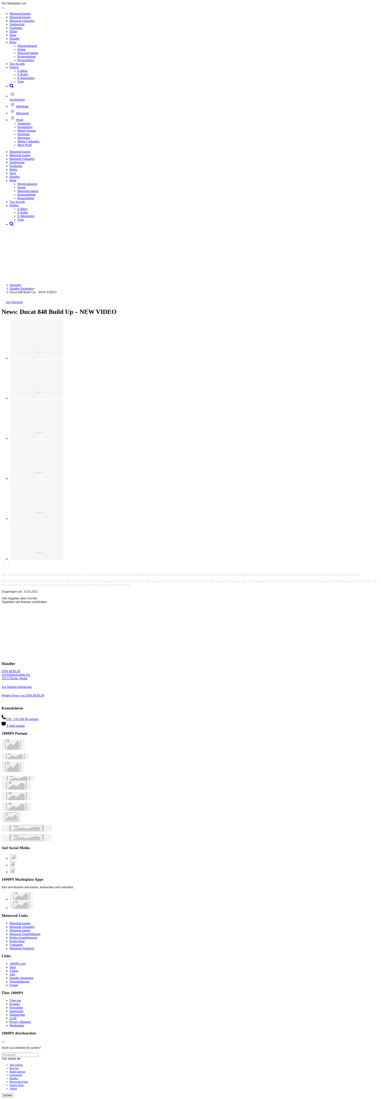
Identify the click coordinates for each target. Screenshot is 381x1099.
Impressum (16, 1011)
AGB (13, 1018)
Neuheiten (16, 28)
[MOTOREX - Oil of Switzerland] (13, 748)
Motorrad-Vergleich (22, 948)
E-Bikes (22, 71)
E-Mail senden (15, 726)
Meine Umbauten (28, 141)
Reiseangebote (26, 56)
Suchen (7, 1095)
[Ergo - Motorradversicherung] (27, 830)
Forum (14, 985)
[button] (12, 86)
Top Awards (17, 63)
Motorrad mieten (27, 53)
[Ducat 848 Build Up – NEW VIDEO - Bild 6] (36, 558)
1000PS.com (18, 963)
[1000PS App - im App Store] (21, 899)
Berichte (14, 1068)
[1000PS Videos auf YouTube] (13, 858)
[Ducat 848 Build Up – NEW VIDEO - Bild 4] (36, 478)
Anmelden (24, 123)
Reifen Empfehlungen (23, 937)
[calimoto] (16, 799)
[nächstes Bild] (9, 567)
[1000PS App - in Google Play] (21, 907)
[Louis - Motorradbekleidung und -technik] (11, 821)
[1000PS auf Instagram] (12, 872)
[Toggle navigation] (3, 8)
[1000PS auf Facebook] (13, 865)
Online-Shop (17, 1085)
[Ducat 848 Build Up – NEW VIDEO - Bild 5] (36, 518)
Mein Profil (24, 145)
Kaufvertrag (17, 941)
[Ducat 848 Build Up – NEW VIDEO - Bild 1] (36, 358)
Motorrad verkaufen (22, 20)
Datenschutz (17, 1014)
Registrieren (25, 127)
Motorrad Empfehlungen (25, 934)
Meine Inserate (26, 130)
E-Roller (22, 74)
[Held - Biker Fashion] (13, 771)
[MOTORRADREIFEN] (15, 758)
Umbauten (16, 944)
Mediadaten (17, 1025)
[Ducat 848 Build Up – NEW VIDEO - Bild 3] (36, 438)
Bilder (13, 31)
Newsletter (16, 1007)
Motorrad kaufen (20, 13)
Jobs (12, 974)
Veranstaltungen (20, 981)
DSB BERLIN (11, 671)
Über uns (15, 1000)
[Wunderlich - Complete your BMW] (27, 840)
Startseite (15, 285)
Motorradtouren (27, 45)
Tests (20, 81)
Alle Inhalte (16, 1064)
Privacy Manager (20, 1022)
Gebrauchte (16, 1075)
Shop (13, 35)
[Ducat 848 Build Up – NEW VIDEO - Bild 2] (36, 398)
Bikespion (23, 137)
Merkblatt (23, 134)
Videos (14, 970)
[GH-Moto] (18, 779)
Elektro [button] (14, 67)
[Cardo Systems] (16, 809)
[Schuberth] (16, 788)
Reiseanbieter (25, 60)
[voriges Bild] (4, 567)
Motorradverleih (19, 1081)
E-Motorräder (26, 78)
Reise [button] (13, 42)
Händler (15, 38)
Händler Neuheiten (21, 288)
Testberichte (17, 24)
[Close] (3, 1042)
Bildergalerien (17, 1071)
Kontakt (15, 1004)
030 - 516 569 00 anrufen (22, 719)
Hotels (21, 49)
